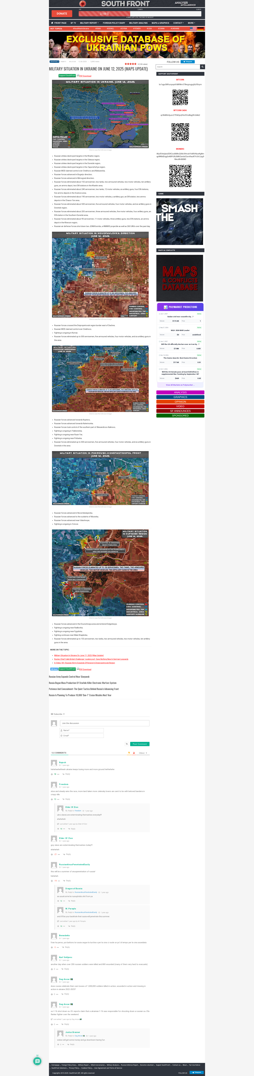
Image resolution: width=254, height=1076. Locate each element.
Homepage (55, 1065)
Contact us (176, 1065)
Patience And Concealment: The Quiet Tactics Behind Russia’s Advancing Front (84, 689)
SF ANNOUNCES (180, 410)
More (191, 23)
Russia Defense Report (129, 1065)
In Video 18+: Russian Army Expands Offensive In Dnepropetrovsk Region (84, 663)
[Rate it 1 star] (126, 64)
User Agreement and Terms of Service (108, 1068)
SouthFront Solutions (59, 1068)
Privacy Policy (74, 1068)
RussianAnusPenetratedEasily (86, 892)
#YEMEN (136, 28)
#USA (149, 28)
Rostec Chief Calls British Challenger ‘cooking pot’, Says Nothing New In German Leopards (91, 659)
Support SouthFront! (163, 1065)
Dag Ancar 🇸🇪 (80, 1036)
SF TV (73, 23)
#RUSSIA (72, 62)
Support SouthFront (67, 75)
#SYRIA (123, 28)
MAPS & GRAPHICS (160, 23)
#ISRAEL (110, 28)
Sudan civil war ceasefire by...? (180, 317)
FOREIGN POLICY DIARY (114, 23)
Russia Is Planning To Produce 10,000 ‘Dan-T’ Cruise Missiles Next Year (80, 695)
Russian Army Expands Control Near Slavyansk (69, 676)
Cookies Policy (86, 1068)
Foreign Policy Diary (69, 1065)
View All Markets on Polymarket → (180, 385)
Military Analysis (138, 23)
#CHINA (161, 28)
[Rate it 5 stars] (135, 64)
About (185, 1065)
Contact (177, 23)
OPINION (180, 401)
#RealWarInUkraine (81, 28)
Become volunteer (147, 1065)
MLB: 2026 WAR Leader (180, 330)
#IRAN (98, 28)
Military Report (88, 23)
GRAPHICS (54, 62)
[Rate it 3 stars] (130, 64)
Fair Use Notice (194, 1065)
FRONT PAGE (60, 23)
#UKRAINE (175, 28)
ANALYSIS (180, 392)
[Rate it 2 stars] (128, 64)
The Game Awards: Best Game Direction (180, 358)
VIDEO (180, 406)
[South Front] (127, 3)
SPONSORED (180, 415)
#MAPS (63, 62)
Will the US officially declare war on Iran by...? (180, 344)
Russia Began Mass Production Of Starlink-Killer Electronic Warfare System (82, 683)
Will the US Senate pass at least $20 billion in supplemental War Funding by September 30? (180, 373)
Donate (62, 13)
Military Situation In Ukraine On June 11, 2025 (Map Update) (79, 655)
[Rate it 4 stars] (133, 64)
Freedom (78, 811)
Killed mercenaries (98, 1065)
